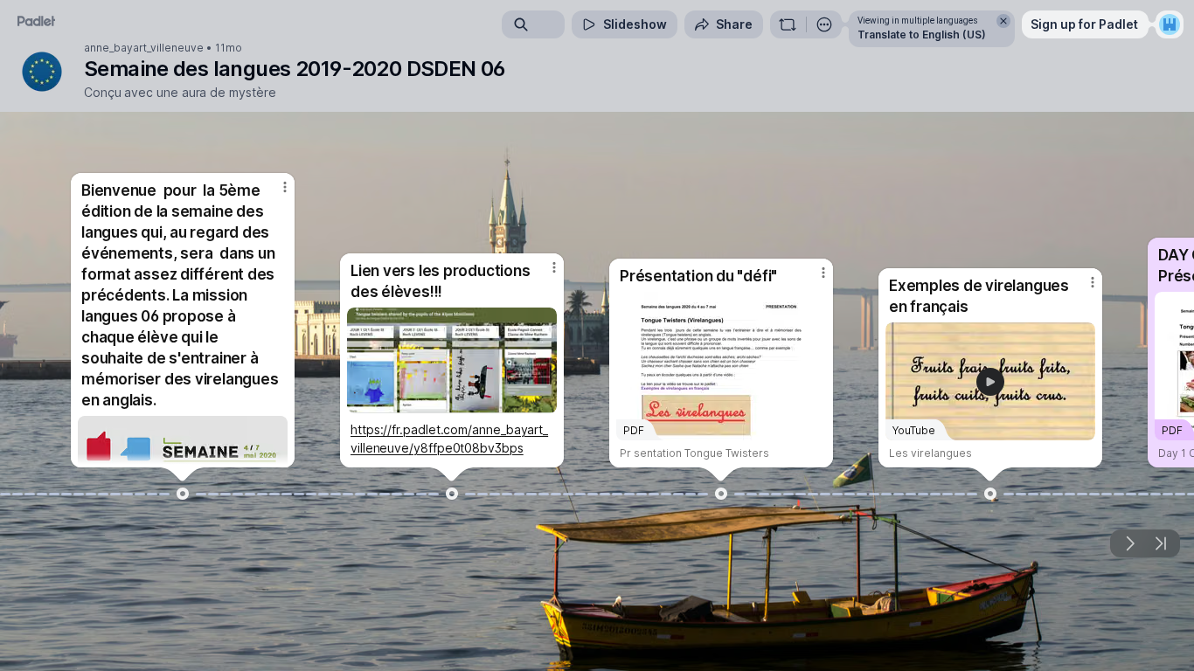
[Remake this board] (787, 24)
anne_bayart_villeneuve (144, 48)
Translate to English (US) (921, 34)
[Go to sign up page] (1170, 24)
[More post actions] (285, 187)
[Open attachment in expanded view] (452, 360)
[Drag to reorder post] (182, 493)
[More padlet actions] (824, 24)
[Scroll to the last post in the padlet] (1161, 543)
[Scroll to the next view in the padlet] (1129, 543)
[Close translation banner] (1003, 21)
